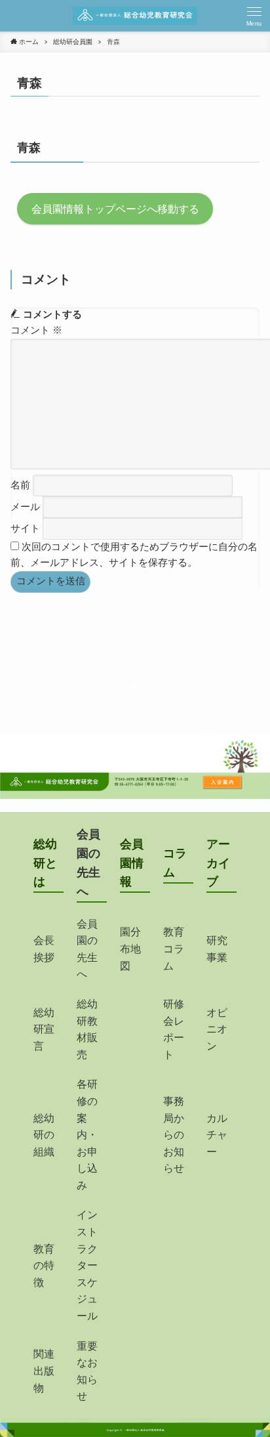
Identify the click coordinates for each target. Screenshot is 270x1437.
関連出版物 (43, 1370)
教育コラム (173, 948)
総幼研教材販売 (87, 1029)
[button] (254, 16)
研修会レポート (173, 1029)
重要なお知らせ (87, 1371)
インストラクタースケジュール (87, 1265)
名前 (20, 484)
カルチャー (216, 1135)
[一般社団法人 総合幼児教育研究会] (135, 16)
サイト (25, 528)
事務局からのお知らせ (173, 1135)
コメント (36, 330)
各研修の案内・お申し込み (87, 1135)
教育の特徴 (43, 1265)
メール (25, 507)
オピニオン (216, 1029)
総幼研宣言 (43, 1029)
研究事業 (216, 949)
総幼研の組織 (43, 1135)
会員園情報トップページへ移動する (115, 209)
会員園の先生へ (87, 949)
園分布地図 (130, 948)
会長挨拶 (43, 949)
